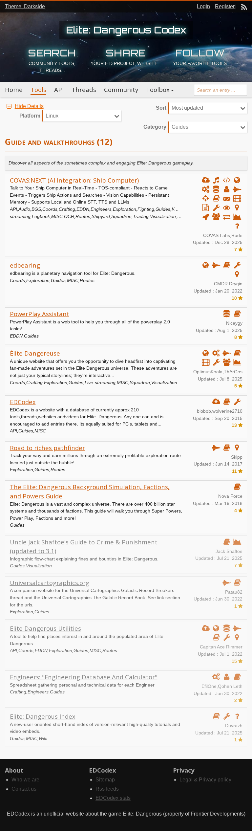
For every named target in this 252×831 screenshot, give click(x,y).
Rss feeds (107, 789)
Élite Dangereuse (35, 353)
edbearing (25, 265)
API (59, 89)
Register (225, 6)
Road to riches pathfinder (47, 448)
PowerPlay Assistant (39, 314)
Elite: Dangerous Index (42, 716)
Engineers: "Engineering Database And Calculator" (84, 677)
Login (203, 6)
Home (14, 89)
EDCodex (23, 402)
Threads (84, 89)
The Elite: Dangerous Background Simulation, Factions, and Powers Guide (90, 491)
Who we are (25, 779)
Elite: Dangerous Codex (126, 30)
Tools (38, 89)
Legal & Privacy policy (205, 779)
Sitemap (105, 779)
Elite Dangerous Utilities (45, 628)
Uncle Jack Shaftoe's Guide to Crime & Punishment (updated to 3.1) (84, 546)
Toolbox (158, 89)
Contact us (23, 789)
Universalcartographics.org (49, 583)
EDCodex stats (113, 798)
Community (121, 89)
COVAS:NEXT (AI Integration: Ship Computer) (74, 180)
